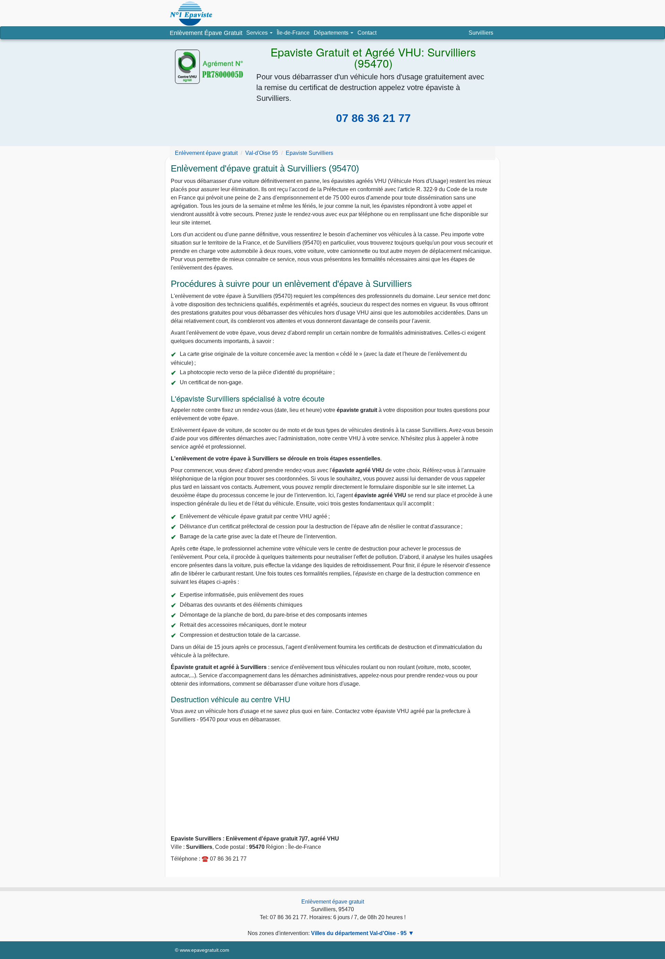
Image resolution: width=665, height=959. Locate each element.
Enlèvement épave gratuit (332, 902)
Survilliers (481, 33)
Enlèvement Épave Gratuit (206, 32)
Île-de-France (293, 33)
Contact (366, 33)
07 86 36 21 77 (373, 118)
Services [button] (257, 33)
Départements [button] (334, 34)
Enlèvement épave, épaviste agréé (191, 13)
